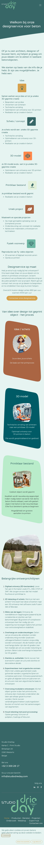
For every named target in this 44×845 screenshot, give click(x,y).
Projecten (36, 818)
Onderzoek (11, 821)
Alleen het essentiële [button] (23, 841)
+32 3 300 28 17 (10, 766)
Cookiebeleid (6, 835)
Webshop (22, 821)
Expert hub (34, 821)
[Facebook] (41, 787)
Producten (16, 818)
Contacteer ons (35, 823)
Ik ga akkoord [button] (36, 841)
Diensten (26, 818)
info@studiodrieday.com (15, 776)
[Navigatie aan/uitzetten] (40, 5)
